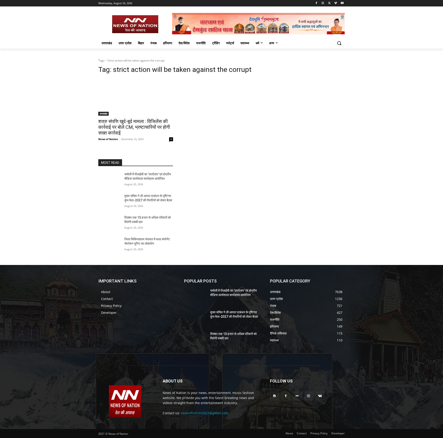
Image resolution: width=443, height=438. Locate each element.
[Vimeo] (335, 3)
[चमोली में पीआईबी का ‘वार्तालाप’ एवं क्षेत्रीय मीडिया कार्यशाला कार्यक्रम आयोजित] (109, 180)
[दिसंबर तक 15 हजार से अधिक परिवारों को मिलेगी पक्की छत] (109, 223)
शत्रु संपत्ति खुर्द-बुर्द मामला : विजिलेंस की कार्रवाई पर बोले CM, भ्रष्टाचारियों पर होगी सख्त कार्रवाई (134, 127)
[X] (329, 3)
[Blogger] (274, 395)
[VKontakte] (319, 395)
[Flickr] (297, 395)
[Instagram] (323, 3)
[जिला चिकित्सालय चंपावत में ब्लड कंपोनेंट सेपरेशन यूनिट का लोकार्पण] (109, 245)
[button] (339, 43)
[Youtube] (342, 3)
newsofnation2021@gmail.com (204, 413)
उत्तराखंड (103, 113)
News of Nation (108, 139)
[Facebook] (316, 3)
